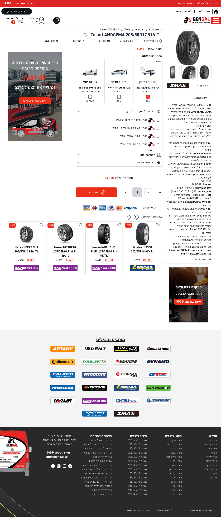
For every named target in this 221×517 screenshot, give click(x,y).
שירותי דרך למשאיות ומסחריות (96, 465)
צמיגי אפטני (176, 482)
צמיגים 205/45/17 (137, 461)
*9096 (7, 3)
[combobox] (116, 111)
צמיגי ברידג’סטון (174, 457)
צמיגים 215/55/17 (137, 490)
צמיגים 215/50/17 (137, 486)
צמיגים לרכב (203, 11)
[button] (136, 217)
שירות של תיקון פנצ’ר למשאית (97, 453)
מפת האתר (208, 510)
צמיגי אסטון (176, 490)
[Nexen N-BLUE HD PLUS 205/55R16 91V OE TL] (104, 234)
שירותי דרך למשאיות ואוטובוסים (96, 477)
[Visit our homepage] (216, 11)
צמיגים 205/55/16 (137, 440)
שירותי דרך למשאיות (101, 490)
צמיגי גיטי (177, 486)
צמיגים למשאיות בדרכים (100, 461)
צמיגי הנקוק (176, 453)
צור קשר (213, 477)
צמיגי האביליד (175, 477)
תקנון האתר (195, 510)
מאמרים (213, 473)
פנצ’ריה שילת (210, 469)
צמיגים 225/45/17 (137, 465)
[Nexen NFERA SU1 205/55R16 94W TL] (26, 234)
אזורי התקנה (211, 465)
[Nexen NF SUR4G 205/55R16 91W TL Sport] (65, 234)
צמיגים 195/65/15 (137, 444)
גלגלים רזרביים (184, 11)
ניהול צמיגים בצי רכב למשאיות (97, 444)
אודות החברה (210, 444)
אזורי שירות (211, 461)
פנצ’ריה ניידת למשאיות (100, 440)
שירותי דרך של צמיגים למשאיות (96, 469)
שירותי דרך (211, 457)
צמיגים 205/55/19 (137, 473)
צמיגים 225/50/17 (137, 457)
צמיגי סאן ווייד (175, 473)
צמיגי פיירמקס (175, 469)
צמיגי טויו (177, 448)
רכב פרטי (139, 29)
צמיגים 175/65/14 (137, 448)
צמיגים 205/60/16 (137, 453)
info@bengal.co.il (58, 457)
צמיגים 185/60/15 (137, 482)
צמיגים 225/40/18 (137, 494)
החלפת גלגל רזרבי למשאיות (98, 486)
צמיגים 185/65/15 (137, 477)
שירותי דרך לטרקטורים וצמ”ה (98, 482)
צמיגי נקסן (177, 461)
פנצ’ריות (213, 453)
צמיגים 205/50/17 (137, 469)
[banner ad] (34, 124)
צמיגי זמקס (176, 494)
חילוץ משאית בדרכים (102, 494)
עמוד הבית (212, 440)
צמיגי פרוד (177, 465)
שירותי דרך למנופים (102, 457)
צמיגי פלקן (176, 440)
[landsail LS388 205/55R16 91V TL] (142, 234)
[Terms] (62, 349)
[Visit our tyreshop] (197, 20)
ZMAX (126, 29)
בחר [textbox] (125, 111)
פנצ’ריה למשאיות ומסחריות (98, 473)
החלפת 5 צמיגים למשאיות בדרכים (95, 448)
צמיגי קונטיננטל (174, 444)
